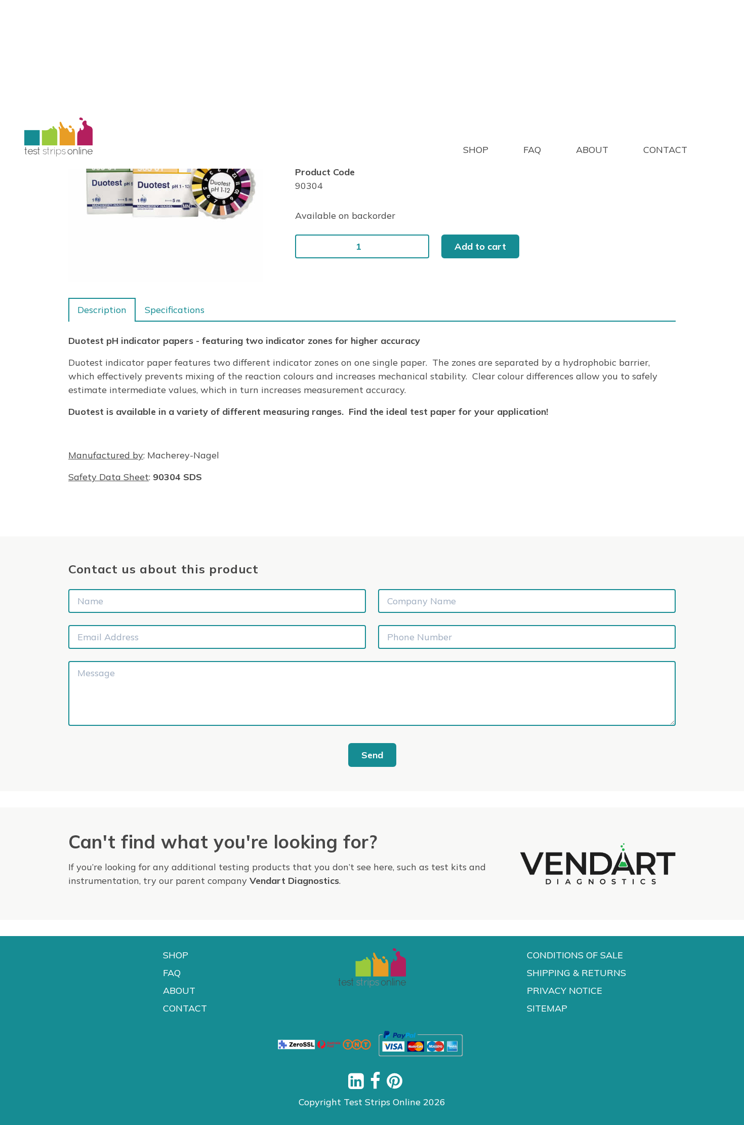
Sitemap (547, 1008)
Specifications (174, 310)
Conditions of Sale (575, 955)
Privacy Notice (564, 990)
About (593, 150)
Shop (477, 150)
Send (372, 755)
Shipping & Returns (576, 973)
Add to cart (480, 246)
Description (102, 310)
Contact (665, 150)
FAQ (533, 150)
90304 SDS (177, 477)
